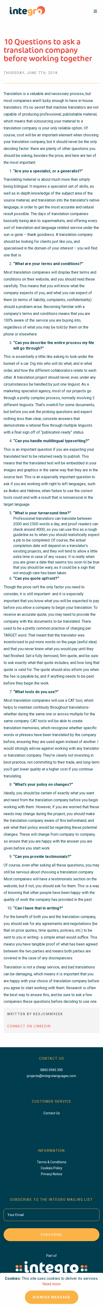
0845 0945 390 (51, 1070)
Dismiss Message (51, 1297)
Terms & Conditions (51, 1162)
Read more (51, 1284)
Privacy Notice (51, 1174)
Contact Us (51, 1113)
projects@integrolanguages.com (51, 1076)
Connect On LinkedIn (29, 1026)
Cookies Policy (51, 1168)
